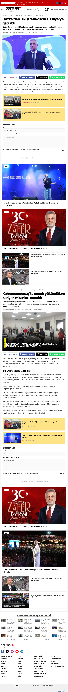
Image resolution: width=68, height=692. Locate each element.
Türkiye (20, 656)
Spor (2, 666)
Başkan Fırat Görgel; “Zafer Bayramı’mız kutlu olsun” (25, 248)
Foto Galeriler (38, 658)
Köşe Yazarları (38, 656)
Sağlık (20, 673)
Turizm (20, 668)
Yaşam (3, 676)
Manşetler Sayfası (40, 661)
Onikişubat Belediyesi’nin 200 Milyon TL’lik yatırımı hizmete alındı (46, 272)
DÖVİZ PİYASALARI (39, 2)
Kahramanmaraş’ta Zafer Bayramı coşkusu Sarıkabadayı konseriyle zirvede (48, 255)
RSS (17, 685)
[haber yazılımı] (61, 691)
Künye (48, 3)
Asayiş (3, 663)
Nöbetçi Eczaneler (40, 673)
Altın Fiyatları (38, 668)
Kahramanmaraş (15, 290)
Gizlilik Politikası (56, 658)
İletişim (53, 3)
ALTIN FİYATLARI (22, 4)
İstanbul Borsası (39, 663)
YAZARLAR (20, 2)
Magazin (20, 658)
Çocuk (20, 666)
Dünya (12, 15)
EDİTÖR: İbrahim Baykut (25, 32)
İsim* (4, 127)
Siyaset (3, 661)
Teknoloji (4, 668)
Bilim (19, 663)
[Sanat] (34, 182)
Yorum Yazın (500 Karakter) (11, 134)
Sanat (20, 661)
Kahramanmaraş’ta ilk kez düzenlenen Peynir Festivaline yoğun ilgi (48, 596)
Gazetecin (5, 15)
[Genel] (34, 227)
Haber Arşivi (55, 663)
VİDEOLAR (28, 2)
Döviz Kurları (38, 666)
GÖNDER (62, 150)
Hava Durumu (38, 676)
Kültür (20, 676)
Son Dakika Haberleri (57, 666)
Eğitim (20, 671)
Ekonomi (4, 671)
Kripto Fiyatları (39, 671)
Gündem (4, 658)
